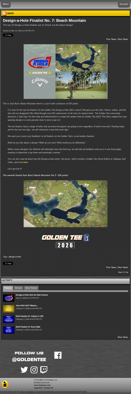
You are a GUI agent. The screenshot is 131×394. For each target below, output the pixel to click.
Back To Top (123, 272)
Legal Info (38, 388)
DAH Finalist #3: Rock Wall (28, 327)
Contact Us (48, 388)
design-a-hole (15, 257)
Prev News (111, 39)
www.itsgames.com (42, 385)
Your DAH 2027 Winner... (27, 305)
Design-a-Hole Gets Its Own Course (32, 295)
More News (123, 337)
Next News (123, 39)
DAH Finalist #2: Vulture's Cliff (29, 316)
